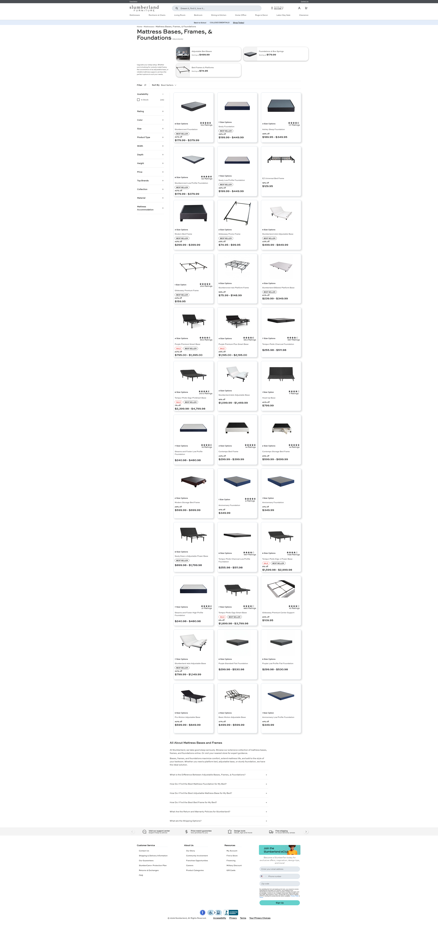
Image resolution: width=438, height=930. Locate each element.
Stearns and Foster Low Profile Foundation (189, 452)
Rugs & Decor (261, 15)
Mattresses (135, 15)
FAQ (141, 875)
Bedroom (198, 15)
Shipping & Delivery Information (153, 855)
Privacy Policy (295, 896)
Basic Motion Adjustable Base (232, 717)
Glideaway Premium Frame (187, 290)
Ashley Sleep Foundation (273, 129)
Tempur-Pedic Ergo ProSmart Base (190, 397)
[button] (306, 8)
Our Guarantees (146, 860)
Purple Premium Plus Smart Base (234, 344)
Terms (261, 897)
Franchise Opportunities (197, 860)
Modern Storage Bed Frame (187, 502)
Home (139, 26)
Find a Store (232, 855)
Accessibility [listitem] (219, 917)
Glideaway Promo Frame (229, 234)
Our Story (190, 850)
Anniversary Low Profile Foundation (278, 717)
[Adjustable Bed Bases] (183, 54)
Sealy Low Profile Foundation (232, 180)
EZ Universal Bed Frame (273, 178)
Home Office (240, 15)
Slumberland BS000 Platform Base (278, 287)
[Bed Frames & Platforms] (183, 70)
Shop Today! (238, 22)
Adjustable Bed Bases (202, 51)
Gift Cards (231, 870)
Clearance (303, 15)
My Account (232, 850)
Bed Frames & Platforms (203, 67)
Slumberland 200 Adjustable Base (277, 234)
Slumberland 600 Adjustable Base (234, 395)
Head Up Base (268, 397)
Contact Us (144, 850)
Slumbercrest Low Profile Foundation (191, 183)
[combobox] (216, 8)
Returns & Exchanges (149, 870)
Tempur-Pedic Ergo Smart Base (233, 612)
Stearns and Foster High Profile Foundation (189, 614)
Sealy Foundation (226, 126)
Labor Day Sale (283, 15)
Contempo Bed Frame (228, 451)
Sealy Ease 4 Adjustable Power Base (191, 556)
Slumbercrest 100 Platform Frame (234, 287)
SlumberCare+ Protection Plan (153, 865)
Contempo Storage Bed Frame (276, 451)
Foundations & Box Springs (271, 51)
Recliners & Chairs (157, 15)
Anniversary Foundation (229, 505)
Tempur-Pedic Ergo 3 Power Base (277, 559)
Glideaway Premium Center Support (278, 612)
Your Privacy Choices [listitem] (259, 917)
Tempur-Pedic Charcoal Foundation (278, 344)
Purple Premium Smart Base (187, 344)
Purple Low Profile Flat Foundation (277, 663)
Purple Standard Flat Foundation (233, 663)
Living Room (179, 15)
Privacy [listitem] (233, 917)
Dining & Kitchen (218, 15)
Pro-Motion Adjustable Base (187, 717)
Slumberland (181, 918)
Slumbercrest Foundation (186, 129)
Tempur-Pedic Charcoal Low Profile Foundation (234, 560)
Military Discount (234, 865)
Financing (231, 860)
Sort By (156, 84)
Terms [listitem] (243, 917)
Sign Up (280, 902)
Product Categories (195, 870)
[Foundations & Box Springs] (250, 54)
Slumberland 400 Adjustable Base (190, 663)
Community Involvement (197, 855)
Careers (189, 865)
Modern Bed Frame (183, 234)
